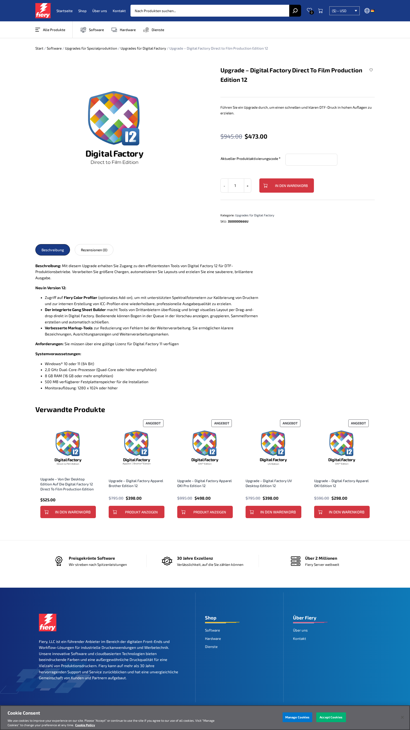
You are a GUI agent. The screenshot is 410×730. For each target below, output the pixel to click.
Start (39, 48)
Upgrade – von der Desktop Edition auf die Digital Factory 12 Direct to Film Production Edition (67, 484)
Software (54, 48)
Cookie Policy (85, 725)
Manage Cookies (297, 717)
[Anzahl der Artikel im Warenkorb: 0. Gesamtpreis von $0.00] (320, 11)
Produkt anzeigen (141, 512)
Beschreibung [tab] (53, 250)
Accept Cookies (331, 717)
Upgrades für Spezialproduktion (91, 48)
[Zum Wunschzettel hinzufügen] (372, 70)
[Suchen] (295, 11)
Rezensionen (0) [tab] (94, 250)
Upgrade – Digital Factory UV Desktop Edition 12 (269, 483)
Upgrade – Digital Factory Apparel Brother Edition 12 (136, 483)
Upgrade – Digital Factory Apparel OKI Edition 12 (341, 483)
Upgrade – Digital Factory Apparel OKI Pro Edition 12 (204, 483)
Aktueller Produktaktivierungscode (249, 158)
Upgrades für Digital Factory (143, 48)
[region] (205, 717)
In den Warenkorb (291, 185)
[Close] (402, 717)
